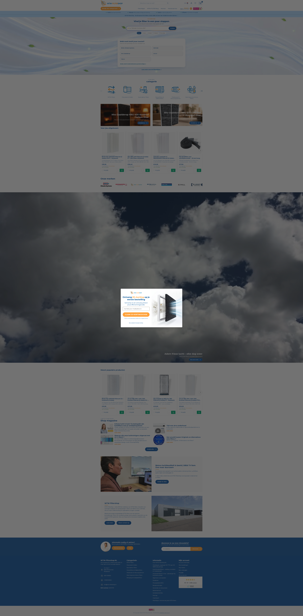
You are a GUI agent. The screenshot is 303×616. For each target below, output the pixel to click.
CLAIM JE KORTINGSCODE (136, 314)
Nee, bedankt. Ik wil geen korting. (136, 323)
